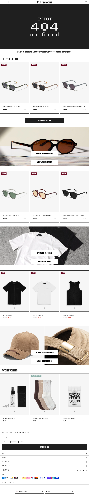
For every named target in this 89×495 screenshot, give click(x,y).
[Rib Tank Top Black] (74, 291)
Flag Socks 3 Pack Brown (40, 418)
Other (22, 442)
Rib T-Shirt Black (8, 315)
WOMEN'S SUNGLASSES (44, 153)
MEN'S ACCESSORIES (44, 361)
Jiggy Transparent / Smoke (41, 107)
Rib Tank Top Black (68, 315)
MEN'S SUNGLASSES (44, 162)
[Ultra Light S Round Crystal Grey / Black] (74, 82)
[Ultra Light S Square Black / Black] (74, 191)
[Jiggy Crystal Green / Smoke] (14, 82)
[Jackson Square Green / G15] (14, 191)
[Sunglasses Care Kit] (14, 394)
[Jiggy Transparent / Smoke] (44, 82)
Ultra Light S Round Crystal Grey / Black (75, 107)
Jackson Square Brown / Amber (42, 215)
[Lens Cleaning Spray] (74, 394)
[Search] (7, 2)
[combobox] (29, 491)
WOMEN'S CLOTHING (44, 253)
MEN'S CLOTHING (44, 262)
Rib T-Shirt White (38, 315)
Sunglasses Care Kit (9, 418)
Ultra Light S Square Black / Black (73, 215)
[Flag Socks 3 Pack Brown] (44, 394)
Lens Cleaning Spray (69, 418)
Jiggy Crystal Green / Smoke (11, 107)
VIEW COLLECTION (44, 120)
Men (5, 442)
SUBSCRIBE (44, 447)
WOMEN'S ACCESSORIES (44, 352)
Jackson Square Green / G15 (11, 215)
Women (13, 442)
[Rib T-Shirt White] (44, 291)
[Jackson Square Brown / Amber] (44, 191)
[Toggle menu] (3, 2)
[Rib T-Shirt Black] (14, 291)
